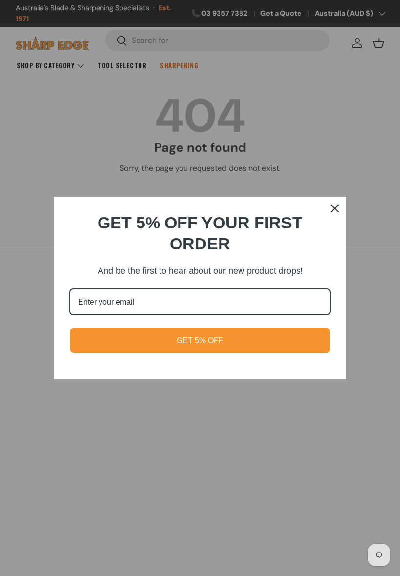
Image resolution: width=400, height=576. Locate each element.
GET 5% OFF (200, 340)
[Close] (334, 208)
